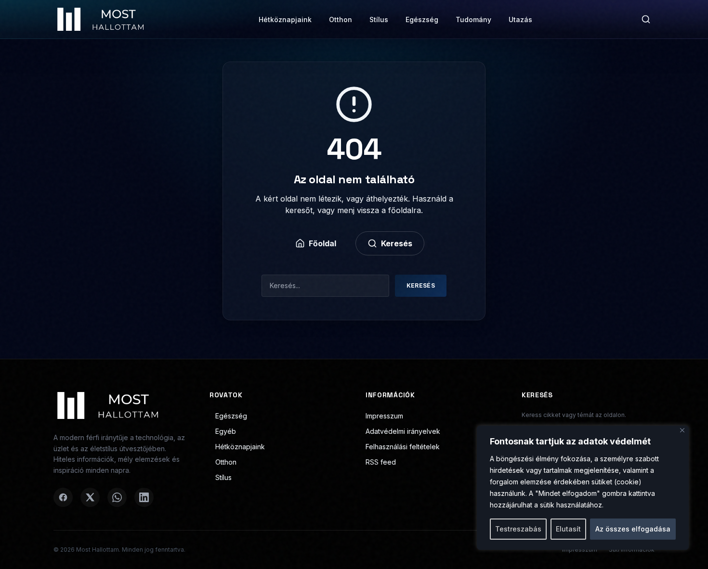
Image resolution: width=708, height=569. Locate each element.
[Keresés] (646, 19)
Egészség (422, 19)
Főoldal (322, 243)
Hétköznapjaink (285, 19)
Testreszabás (518, 529)
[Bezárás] (682, 430)
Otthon (340, 19)
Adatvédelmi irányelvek (403, 431)
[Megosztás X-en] (90, 497)
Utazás (520, 19)
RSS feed (381, 462)
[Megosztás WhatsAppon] (117, 497)
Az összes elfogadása (632, 529)
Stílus (378, 19)
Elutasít (568, 529)
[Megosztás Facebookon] (63, 497)
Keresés (396, 243)
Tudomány (473, 19)
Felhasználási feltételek (403, 447)
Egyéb (225, 431)
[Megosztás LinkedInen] (144, 497)
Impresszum (384, 416)
